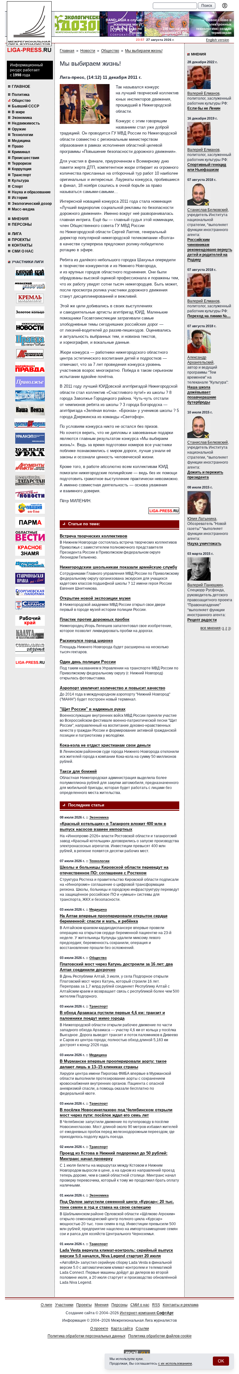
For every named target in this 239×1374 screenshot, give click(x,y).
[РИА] (30, 298)
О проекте (99, 1328)
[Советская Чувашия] (30, 508)
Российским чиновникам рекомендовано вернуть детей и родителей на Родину (209, 250)
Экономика (22, 118)
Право (17, 146)
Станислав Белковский (207, 210)
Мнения (20, 219)
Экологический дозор (32, 203)
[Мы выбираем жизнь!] (85, 104)
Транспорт (21, 175)
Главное (21, 86)
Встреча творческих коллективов (93, 536)
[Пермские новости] (30, 494)
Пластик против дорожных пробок (94, 619)
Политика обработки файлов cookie (160, 1336)
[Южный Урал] (30, 452)
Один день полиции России (88, 661)
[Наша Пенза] (30, 409)
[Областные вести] (30, 536)
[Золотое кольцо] (30, 312)
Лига (17, 234)
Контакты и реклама (181, 1305)
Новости (87, 51)
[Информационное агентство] (30, 381)
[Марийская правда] (30, 367)
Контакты (22, 245)
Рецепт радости (202, 620)
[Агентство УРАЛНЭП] (30, 438)
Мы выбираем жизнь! (143, 51)
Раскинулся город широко (86, 640)
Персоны (22, 224)
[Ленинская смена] (30, 354)
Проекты (21, 240)
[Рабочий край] (30, 620)
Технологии (22, 135)
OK (221, 1360)
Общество (21, 100)
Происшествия (25, 158)
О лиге (46, 1305)
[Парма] (30, 522)
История (19, 198)
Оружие (19, 129)
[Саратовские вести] (30, 395)
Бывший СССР (25, 106)
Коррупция (21, 169)
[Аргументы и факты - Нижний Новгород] (30, 466)
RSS (156, 1305)
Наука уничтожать (204, 543)
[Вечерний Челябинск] (30, 564)
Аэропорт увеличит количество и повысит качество (112, 688)
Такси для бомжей (78, 771)
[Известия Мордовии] (29, 424)
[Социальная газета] (30, 648)
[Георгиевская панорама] (30, 592)
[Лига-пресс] (30, 662)
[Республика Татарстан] (30, 480)
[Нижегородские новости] (30, 326)
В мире (18, 112)
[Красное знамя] (30, 550)
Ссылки (142, 1328)
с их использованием (175, 1363)
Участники (64, 1305)
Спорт (17, 186)
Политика (21, 94)
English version (217, 40)
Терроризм (21, 163)
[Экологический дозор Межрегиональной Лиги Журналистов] (77, 24)
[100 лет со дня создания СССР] (166, 24)
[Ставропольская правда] (30, 578)
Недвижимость (26, 123)
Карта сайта (122, 1328)
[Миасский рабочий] (29, 286)
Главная (67, 51)
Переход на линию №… (209, 316)
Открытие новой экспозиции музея (95, 598)
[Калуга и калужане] (30, 634)
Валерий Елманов (203, 93)
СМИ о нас (23, 251)
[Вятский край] (30, 273)
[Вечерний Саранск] (30, 606)
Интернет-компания (147, 1313)
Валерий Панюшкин (205, 585)
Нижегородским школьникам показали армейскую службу (118, 567)
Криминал (21, 152)
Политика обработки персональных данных (86, 1336)
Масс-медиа (23, 209)
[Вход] (224, 5)
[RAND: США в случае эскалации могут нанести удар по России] (122, 24)
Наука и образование (31, 192)
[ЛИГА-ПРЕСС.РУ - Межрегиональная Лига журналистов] (29, 27)
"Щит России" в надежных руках (92, 709)
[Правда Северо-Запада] (30, 340)
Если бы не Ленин (203, 108)
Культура (20, 180)
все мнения (210, 628)
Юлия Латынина (201, 519)
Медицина (21, 141)
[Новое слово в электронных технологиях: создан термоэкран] (211, 24)
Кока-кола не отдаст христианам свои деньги (105, 745)
